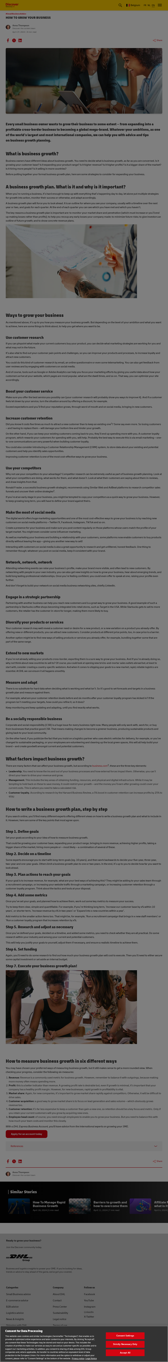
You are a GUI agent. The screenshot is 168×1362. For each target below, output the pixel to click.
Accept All (125, 1353)
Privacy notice (78, 1358)
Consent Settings (125, 1336)
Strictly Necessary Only (125, 1344)
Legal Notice (91, 1358)
